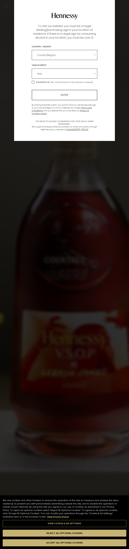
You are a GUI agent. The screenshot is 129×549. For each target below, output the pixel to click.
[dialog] (64, 274)
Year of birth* (39, 65)
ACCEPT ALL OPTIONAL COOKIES (64, 542)
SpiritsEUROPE (73, 129)
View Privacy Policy (58, 516)
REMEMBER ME (43, 82)
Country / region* (41, 46)
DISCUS (84, 129)
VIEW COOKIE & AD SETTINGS (64, 523)
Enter (64, 95)
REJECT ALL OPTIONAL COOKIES (65, 533)
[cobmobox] (64, 55)
